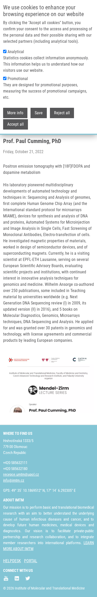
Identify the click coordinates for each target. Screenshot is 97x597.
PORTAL (30, 560)
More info (15, 112)
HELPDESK (12, 560)
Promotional (18, 78)
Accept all (15, 124)
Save (39, 112)
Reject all (62, 112)
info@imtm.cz (13, 480)
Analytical (16, 51)
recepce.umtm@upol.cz (21, 474)
